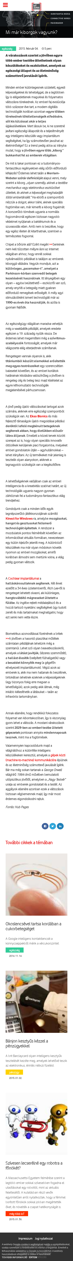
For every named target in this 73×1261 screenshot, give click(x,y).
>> (51, 244)
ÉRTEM (33, 1257)
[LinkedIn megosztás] (60, 826)
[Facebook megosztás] (45, 826)
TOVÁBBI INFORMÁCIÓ (15, 1257)
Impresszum (25, 1238)
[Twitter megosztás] (52, 826)
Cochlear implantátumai (23, 578)
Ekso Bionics (39, 416)
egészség (14, 950)
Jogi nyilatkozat (44, 1238)
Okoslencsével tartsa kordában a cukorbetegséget (33, 926)
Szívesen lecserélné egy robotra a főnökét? (34, 1165)
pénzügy (14, 1072)
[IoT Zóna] (36, 6)
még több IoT (16, 1213)
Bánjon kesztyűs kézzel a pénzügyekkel (27, 1043)
